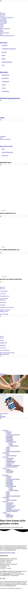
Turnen (2, 26)
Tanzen (2, 24)
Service (2, 336)
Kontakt (8, 469)
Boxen (1, 30)
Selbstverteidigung (4, 32)
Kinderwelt (3, 14)
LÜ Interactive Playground (6, 17)
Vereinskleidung (4, 413)
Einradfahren (3, 20)
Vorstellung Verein (10, 461)
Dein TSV (2, 287)
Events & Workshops (5, 139)
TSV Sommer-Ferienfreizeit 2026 (9, 249)
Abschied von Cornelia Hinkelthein (11, 279)
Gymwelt (2, 16)
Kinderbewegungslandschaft (7, 35)
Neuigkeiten (3, 136)
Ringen (2, 31)
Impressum (19, 591)
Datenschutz (25, 591)
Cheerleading (3, 19)
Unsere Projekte (10, 462)
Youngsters (9, 464)
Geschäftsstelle (10, 458)
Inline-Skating (3, 21)
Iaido (1, 34)
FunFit (1, 27)
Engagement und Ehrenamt (13, 465)
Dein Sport (2, 13)
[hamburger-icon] (0, 12)
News (1, 138)
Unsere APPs (9, 472)
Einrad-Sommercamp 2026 (8, 213)
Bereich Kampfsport (5, 28)
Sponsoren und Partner (11, 466)
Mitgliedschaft (9, 471)
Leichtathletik (3, 23)
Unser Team (9, 459)
